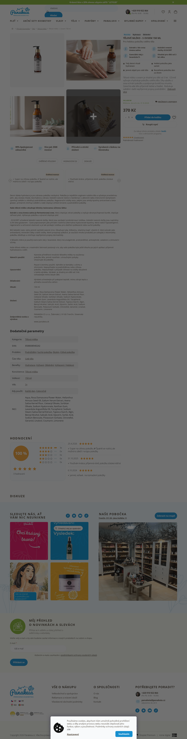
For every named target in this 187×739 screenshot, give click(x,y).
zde (68, 729)
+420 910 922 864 (150, 692)
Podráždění (30, 352)
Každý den (30, 391)
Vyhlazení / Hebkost (64, 365)
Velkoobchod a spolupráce (65, 693)
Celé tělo (29, 358)
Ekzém (56, 352)
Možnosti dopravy (167, 102)
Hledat (53, 15)
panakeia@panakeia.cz (153, 700)
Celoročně (41, 391)
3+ (26, 384)
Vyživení (40, 365)
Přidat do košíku (152, 117)
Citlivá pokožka (67, 352)
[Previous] (10, 180)
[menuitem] (15, 21)
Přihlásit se (19, 662)
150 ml (28, 378)
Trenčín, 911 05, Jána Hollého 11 (113, 518)
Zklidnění (49, 365)
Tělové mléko (31, 371)
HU (15, 705)
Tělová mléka (31, 339)
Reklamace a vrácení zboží (64, 697)
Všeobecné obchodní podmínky (67, 701)
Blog (96, 697)
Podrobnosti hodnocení (133, 140)
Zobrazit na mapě (166, 515)
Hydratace (30, 365)
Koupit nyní (151, 124)
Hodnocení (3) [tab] (70, 161)
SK (22, 701)
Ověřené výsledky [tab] (47, 161)
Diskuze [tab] (88, 161)
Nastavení (73, 734)
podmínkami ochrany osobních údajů (79, 655)
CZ (15, 701)
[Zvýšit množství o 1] (133, 117)
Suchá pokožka (44, 352)
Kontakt (97, 701)
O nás (96, 693)
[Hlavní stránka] (13, 29)
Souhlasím (123, 734)
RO (22, 705)
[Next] (119, 180)
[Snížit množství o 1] (125, 117)
